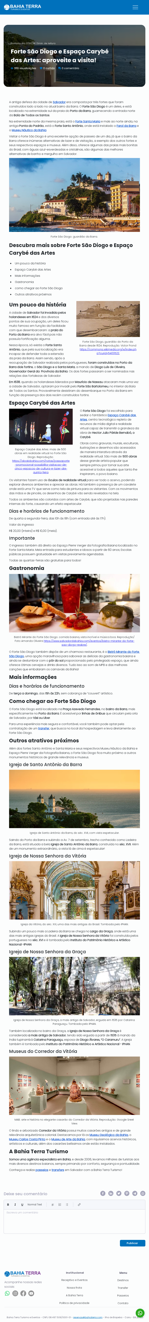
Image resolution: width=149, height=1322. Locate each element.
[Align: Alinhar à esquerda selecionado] (52, 1204)
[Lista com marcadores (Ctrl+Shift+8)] (67, 1204)
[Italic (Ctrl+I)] (15, 1204)
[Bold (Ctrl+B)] (8, 1204)
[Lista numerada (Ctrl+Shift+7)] (60, 1204)
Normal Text (35, 1204)
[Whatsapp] (7, 1293)
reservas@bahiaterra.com (87, 1317)
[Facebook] (23, 1293)
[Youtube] (31, 1293)
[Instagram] (15, 1293)
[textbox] (74, 1220)
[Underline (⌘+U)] (22, 1204)
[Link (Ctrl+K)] (79, 1204)
